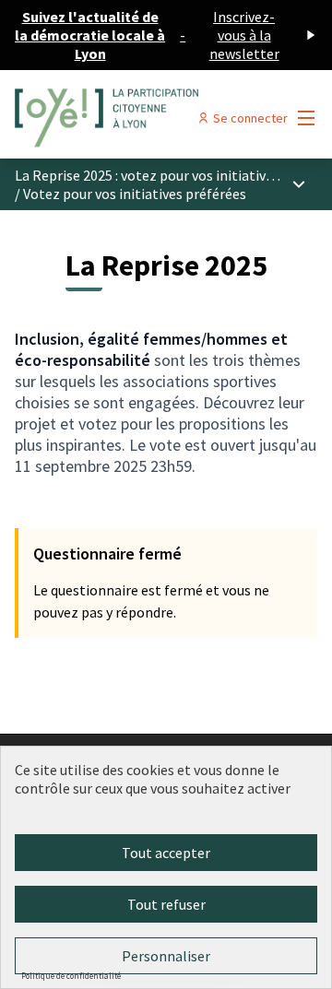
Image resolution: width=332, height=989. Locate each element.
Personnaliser (166, 956)
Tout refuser (166, 904)
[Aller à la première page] (126, 117)
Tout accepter (166, 852)
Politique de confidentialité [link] (71, 976)
